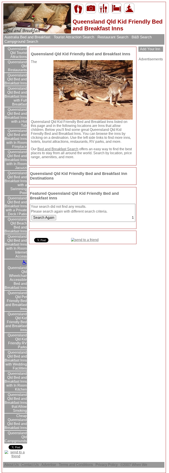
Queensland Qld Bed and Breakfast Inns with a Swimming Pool (16, 183)
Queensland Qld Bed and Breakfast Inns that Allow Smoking (16, 402)
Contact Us (30, 465)
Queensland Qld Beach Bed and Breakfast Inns (16, 225)
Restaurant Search (112, 37)
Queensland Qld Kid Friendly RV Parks (17, 341)
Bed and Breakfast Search (57, 149)
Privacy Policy (107, 465)
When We (140, 465)
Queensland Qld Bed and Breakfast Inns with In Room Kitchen (16, 381)
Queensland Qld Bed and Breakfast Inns (16, 79)
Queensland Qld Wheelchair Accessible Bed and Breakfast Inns (16, 277)
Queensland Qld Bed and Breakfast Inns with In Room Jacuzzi (16, 160)
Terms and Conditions (76, 465)
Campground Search (21, 41)
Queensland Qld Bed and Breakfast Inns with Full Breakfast (16, 96)
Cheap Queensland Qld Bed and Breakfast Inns (16, 422)
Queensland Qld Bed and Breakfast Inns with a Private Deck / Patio (16, 206)
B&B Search (141, 37)
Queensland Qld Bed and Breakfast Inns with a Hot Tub (16, 117)
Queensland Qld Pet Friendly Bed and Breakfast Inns (16, 301)
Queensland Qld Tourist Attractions (17, 53)
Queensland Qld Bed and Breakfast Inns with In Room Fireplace (16, 138)
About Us (11, 465)
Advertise (48, 465)
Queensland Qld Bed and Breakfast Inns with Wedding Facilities (16, 360)
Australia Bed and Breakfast (27, 37)
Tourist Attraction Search (74, 37)
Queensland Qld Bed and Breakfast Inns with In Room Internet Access (16, 246)
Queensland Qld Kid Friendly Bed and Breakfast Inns (16, 322)
